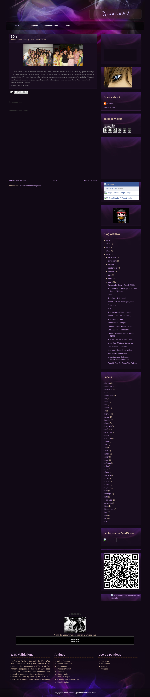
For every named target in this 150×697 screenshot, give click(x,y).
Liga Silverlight (63, 682)
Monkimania (62, 666)
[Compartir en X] (20, 92)
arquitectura (108, 396)
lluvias (106, 466)
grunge (106, 454)
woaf (105, 521)
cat (105, 411)
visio (105, 512)
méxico (106, 472)
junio (110, 278)
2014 (108, 240)
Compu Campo (125, 193)
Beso (110, 295)
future (106, 451)
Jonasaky (34, 25)
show (106, 491)
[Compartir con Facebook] (23, 92)
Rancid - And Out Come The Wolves (122, 363)
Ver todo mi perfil (109, 107)
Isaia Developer (63, 677)
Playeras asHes (51, 25)
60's (14, 36)
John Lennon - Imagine (117, 323)
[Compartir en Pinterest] (26, 92)
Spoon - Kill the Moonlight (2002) (121, 302)
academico (108, 386)
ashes (106, 402)
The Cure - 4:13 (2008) (117, 298)
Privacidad (105, 664)
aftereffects (108, 389)
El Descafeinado (126, 198)
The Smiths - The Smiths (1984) (120, 339)
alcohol (106, 392)
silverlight (107, 494)
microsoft (107, 475)
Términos (105, 661)
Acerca (104, 666)
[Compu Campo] (111, 193)
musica (106, 485)
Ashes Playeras (63, 661)
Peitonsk (60, 672)
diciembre (112, 257)
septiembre (112, 268)
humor (106, 457)
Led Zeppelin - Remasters (118, 330)
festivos (107, 442)
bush (106, 405)
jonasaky (109, 103)
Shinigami (112, 305)
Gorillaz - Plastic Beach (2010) (120, 326)
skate (106, 497)
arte (105, 399)
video (106, 506)
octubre (111, 264)
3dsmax (107, 383)
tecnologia (108, 503)
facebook (107, 439)
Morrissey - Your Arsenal (117, 354)
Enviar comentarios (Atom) (30, 186)
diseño (106, 429)
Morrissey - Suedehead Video (120, 350)
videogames (108, 509)
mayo (110, 282)
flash (105, 445)
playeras (107, 488)
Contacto (105, 669)
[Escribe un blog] (18, 92)
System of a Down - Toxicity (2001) (121, 285)
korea (106, 460)
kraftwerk (107, 463)
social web (108, 500)
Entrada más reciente (17, 180)
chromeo (107, 414)
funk (105, 448)
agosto (111, 271)
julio (110, 275)
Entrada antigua (90, 180)
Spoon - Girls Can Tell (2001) (119, 316)
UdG (68, 25)
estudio (106, 435)
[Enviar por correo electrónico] (15, 92)
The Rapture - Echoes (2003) (119, 312)
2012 (108, 247)
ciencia (106, 417)
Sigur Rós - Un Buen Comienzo (120, 343)
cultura (106, 423)
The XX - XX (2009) (115, 319)
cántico (106, 408)
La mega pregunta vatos (117, 347)
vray (105, 515)
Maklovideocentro (64, 664)
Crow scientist (63, 674)
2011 (108, 251)
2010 (108, 254)
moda (106, 478)
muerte (106, 482)
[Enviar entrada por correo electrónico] (11, 92)
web (105, 518)
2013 (108, 244)
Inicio (17, 25)
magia (106, 469)
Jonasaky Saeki (112, 188)
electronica (108, 432)
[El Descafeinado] (111, 198)
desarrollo (108, 426)
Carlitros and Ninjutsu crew (68, 679)
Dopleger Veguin (64, 669)
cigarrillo (107, 420)
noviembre (112, 261)
